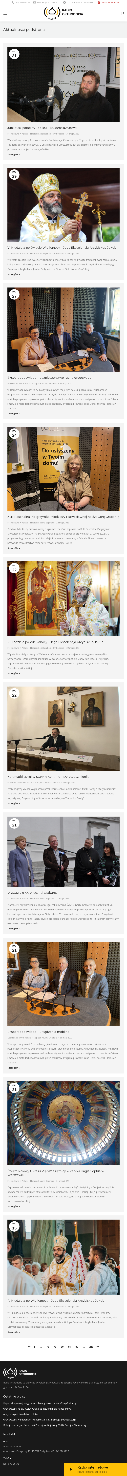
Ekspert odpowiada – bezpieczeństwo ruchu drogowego (49, 378)
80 (62, 1346)
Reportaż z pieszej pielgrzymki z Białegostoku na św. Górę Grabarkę (39, 1403)
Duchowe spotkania (16, 782)
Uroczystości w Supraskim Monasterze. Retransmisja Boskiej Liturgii (39, 1419)
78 (47, 1346)
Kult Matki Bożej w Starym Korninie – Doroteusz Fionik (48, 777)
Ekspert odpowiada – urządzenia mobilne (38, 1032)
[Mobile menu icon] (5, 13)
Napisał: (47, 133)
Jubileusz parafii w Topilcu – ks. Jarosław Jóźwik (43, 128)
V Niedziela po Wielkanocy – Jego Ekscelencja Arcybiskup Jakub (55, 642)
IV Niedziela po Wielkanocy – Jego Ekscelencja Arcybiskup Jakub (55, 1301)
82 (76, 1346)
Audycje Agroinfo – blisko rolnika (20, 1414)
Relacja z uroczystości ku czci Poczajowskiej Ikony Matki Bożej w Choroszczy (44, 1425)
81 (69, 1346)
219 (91, 1346)
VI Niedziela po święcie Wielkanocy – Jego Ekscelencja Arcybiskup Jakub (61, 247)
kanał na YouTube (110, 2)
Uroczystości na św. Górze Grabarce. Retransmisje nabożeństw (37, 1408)
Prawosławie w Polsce (17, 133)
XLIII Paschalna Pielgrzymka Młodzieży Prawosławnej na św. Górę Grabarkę (63, 517)
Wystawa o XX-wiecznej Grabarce (32, 893)
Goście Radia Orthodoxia (19, 383)
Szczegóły (12, 154)
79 (55, 1346)
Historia (30, 782)
